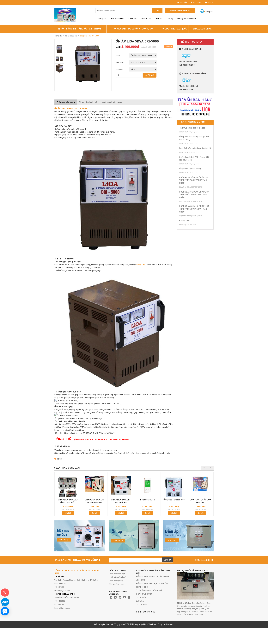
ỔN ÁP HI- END (142, 587)
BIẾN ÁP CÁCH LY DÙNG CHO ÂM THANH (152, 576)
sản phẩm (182, 2)
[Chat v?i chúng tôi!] (5, 611)
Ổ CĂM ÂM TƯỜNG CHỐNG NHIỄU (149, 590)
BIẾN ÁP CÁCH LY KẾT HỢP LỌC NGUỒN (152, 583)
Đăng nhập (196, 2)
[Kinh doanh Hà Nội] (179, 55)
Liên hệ (170, 18)
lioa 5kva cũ (193, 603)
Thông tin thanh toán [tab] (88, 102)
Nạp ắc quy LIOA (184, 612)
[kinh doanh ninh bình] (179, 80)
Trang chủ (101, 18)
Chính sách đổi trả (116, 581)
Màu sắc (119, 69)
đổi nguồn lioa (200, 606)
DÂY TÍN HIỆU (141, 604)
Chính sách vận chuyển (118, 577)
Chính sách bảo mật (117, 574)
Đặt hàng (149, 75)
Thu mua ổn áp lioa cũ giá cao (192, 128)
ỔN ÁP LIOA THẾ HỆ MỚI (193, 615)
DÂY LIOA (140, 601)
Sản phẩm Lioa (117, 18)
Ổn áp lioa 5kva (71, 36)
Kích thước (120, 62)
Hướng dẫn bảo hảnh (186, 18)
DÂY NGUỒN (141, 597)
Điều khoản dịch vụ (116, 584)
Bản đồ (159, 18)
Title (118, 55)
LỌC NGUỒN (141, 580)
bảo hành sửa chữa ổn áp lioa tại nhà (195, 148)
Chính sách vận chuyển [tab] (112, 102)
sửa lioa (202, 603)
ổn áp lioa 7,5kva (203, 609)
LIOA (63, 108)
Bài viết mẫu (184, 220)
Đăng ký (210, 2)
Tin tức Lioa (146, 18)
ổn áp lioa (189, 606)
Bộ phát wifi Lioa (147, 500)
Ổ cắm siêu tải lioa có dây (190, 169)
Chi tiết (68, 513)
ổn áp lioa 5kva (198, 612)
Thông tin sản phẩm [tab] (66, 102)
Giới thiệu (133, 18)
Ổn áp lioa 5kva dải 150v (174, 500)
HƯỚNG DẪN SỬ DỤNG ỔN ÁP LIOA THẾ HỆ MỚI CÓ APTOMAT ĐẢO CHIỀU (194, 180)
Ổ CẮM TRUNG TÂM (144, 594)
